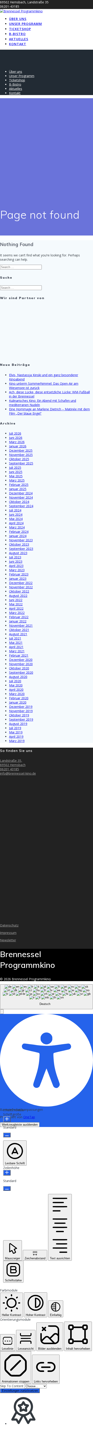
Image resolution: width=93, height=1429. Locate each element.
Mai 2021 (16, 642)
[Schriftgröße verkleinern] (7, 1135)
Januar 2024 (17, 536)
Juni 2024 (15, 514)
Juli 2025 (15, 467)
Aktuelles (18, 39)
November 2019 (21, 711)
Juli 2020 (15, 681)
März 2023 (17, 570)
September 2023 (21, 549)
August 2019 (18, 724)
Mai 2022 (16, 604)
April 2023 (16, 566)
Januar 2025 (17, 489)
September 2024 (21, 506)
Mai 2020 (16, 685)
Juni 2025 (15, 472)
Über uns (17, 19)
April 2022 (16, 608)
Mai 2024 (16, 519)
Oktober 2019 (19, 715)
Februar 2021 (18, 655)
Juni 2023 (15, 561)
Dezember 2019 (21, 706)
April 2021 (16, 647)
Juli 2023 (15, 557)
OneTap (29, 1117)
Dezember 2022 (21, 583)
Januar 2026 (17, 446)
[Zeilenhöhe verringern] (7, 1188)
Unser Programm (25, 24)
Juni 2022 (15, 600)
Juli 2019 (15, 728)
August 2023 (18, 553)
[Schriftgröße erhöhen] (7, 1119)
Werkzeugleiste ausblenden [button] (20, 1124)
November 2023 (21, 540)
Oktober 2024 (19, 502)
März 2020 (17, 694)
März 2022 (17, 613)
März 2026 (17, 442)
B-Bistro (17, 34)
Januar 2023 (17, 578)
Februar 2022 (18, 617)
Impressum (8, 933)
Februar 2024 (18, 531)
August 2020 (18, 677)
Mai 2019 (16, 732)
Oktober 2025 (19, 459)
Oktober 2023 (19, 544)
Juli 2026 (15, 433)
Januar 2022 (17, 621)
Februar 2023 (18, 574)
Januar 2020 (17, 702)
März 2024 (17, 527)
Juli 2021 (15, 638)
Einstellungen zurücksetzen (20, 1390)
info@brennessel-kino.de (18, 773)
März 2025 (17, 480)
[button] (2, 1011)
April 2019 (16, 736)
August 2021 (18, 634)
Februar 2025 (18, 484)
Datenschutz (9, 925)
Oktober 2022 (19, 591)
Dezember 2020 (21, 660)
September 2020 (21, 672)
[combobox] (46, 996)
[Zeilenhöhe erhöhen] (7, 1173)
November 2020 (21, 664)
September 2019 (21, 719)
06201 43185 (9, 769)
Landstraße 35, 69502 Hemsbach (13, 762)
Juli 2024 (15, 510)
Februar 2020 (18, 698)
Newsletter (8, 940)
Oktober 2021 (19, 630)
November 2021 (21, 625)
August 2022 (18, 595)
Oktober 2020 (19, 668)
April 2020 (16, 689)
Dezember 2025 (21, 450)
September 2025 (21, 463)
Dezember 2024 (21, 493)
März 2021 (17, 651)
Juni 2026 (15, 438)
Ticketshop (20, 29)
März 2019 (17, 741)
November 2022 (21, 587)
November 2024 (21, 497)
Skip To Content (12, 1386)
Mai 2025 (16, 476)
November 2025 (21, 455)
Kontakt (17, 44)
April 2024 (16, 523)
